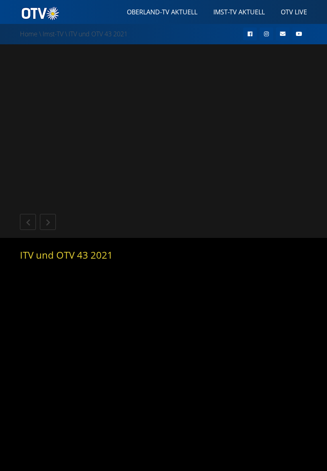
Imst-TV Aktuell (239, 12)
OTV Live (294, 12)
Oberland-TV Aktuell (162, 12)
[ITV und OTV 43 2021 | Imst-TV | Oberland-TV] (40, 12)
